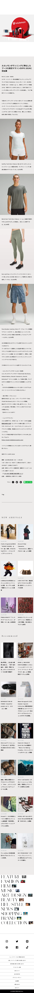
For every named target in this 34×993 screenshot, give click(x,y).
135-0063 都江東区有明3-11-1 (13, 473)
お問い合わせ (17, 984)
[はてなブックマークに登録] (21, 482)
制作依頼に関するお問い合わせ (17, 963)
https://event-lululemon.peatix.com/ (12, 440)
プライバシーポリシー (17, 977)
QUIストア (17, 987)
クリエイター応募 (17, 967)
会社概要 (17, 981)
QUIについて (17, 970)
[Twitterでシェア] (17, 482)
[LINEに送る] (28, 482)
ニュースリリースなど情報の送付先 (17, 957)
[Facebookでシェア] (13, 482)
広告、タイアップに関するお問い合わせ (17, 960)
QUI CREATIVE (17, 974)
